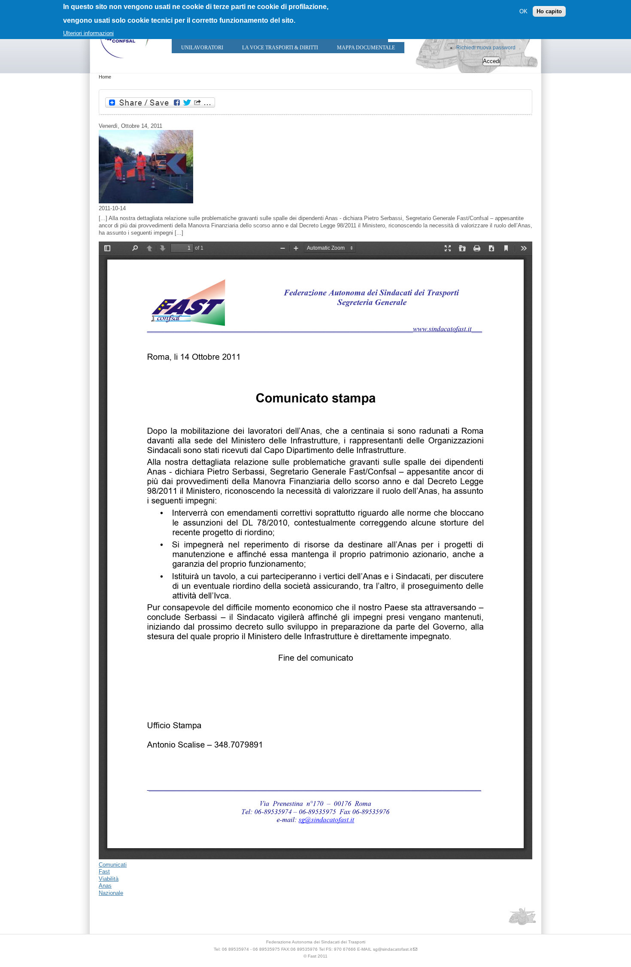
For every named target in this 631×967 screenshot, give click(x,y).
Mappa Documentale (366, 48)
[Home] (124, 60)
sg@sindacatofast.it (392, 949)
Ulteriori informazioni (88, 33)
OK (523, 11)
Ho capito (549, 11)
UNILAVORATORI (202, 48)
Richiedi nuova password (486, 48)
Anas (105, 885)
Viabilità (108, 879)
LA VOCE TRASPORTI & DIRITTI (280, 48)
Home (105, 76)
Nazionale (111, 893)
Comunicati (113, 864)
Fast (104, 871)
